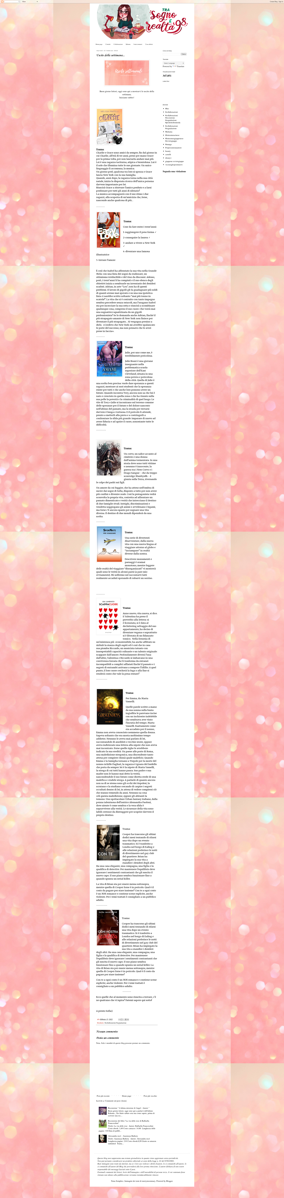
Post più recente (103, 1096)
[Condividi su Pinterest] (128, 1019)
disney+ (168, 157)
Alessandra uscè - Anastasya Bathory (123, 1136)
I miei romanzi (138, 44)
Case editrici (149, 44)
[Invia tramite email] (119, 1019)
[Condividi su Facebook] (126, 1019)
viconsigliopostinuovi (173, 164)
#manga (168, 144)
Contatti (108, 44)
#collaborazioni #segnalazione (115, 1023)
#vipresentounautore (173, 147)
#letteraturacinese (172, 135)
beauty (168, 151)
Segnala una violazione (174, 171)
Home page (99, 44)
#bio (167, 108)
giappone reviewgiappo (174, 161)
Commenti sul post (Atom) (116, 1100)
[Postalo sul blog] (121, 1019)
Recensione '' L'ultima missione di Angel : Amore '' (128, 1108)
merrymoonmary (148, 1181)
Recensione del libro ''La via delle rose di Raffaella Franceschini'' (128, 1122)
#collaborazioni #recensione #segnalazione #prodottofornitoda (172, 119)
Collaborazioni (118, 44)
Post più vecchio (150, 1096)
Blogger (169, 1181)
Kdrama (128, 44)
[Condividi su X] (124, 1019)
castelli (168, 154)
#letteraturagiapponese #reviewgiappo (174, 139)
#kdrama (168, 131)
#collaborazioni (171, 112)
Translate (180, 66)
